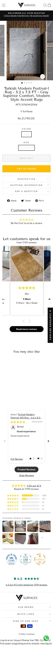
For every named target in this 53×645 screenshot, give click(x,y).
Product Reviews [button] (26, 469)
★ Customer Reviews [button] (50, 325)
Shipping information (26, 185)
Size (27, 142)
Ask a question (26, 191)
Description (27, 179)
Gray (26, 134)
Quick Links (25, 614)
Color (26, 129)
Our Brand (26, 607)
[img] (18, 421)
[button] (24, 321)
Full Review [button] (17, 458)
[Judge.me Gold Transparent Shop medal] (40, 559)
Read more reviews (26, 329)
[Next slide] (48, 441)
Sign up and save (25, 621)
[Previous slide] (4, 441)
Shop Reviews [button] (26, 475)
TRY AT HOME (26, 168)
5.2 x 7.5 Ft (27, 147)
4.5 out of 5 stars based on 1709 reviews (26, 584)
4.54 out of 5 (34, 485)
